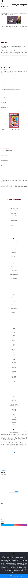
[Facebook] (20, 526)
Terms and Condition (19, 576)
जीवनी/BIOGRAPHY (4, 3)
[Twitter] (14, 572)
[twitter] (7, 525)
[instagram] (20, 525)
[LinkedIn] (7, 526)
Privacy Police (12, 576)
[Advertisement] (14, 36)
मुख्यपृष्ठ (1, 3)
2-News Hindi (14, 452)
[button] (1, 1)
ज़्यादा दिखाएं (3, 521)
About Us (5, 576)
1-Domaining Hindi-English (14, 450)
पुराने (26, 476)
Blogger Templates (15, 575)
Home (2, 576)
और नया (1, 476)
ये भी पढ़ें (21, 442)
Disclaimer (15, 576)
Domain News (24, 576)
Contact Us (8, 576)
